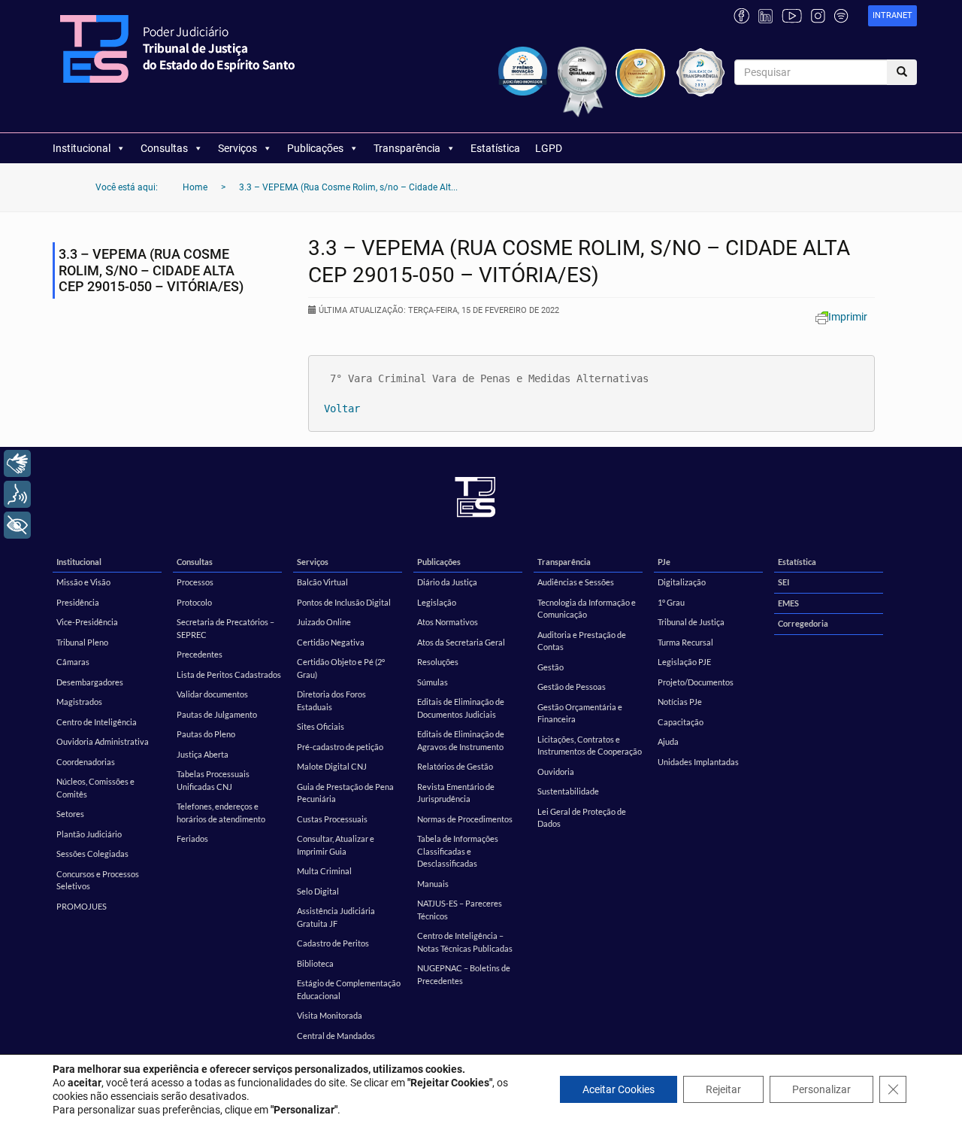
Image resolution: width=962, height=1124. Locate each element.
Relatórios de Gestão (455, 766)
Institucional (81, 148)
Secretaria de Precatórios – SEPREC (225, 628)
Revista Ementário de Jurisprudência (456, 793)
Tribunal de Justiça (691, 622)
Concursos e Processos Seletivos (97, 880)
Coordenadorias (85, 762)
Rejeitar (723, 1089)
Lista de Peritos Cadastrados (229, 674)
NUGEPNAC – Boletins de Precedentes (463, 974)
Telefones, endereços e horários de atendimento (221, 812)
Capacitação (680, 722)
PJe (664, 562)
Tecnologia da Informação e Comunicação (586, 608)
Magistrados (79, 701)
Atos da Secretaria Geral (461, 642)
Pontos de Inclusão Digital (344, 602)
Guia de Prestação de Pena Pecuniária (345, 793)
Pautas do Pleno (206, 734)
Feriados (192, 838)
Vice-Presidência (87, 622)
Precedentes (199, 654)
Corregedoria (803, 623)
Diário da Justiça (447, 582)
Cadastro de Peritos (333, 943)
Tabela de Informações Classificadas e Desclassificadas (457, 851)
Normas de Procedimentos (465, 819)
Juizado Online (324, 622)
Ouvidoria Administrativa (102, 741)
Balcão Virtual (322, 582)
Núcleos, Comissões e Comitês (95, 787)
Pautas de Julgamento (217, 714)
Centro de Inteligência (96, 722)
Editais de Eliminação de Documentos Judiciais (460, 708)
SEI (783, 582)
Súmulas (432, 682)
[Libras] (17, 463)
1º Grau (671, 602)
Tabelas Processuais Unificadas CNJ (213, 780)
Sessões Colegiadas (92, 853)
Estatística (495, 148)
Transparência (407, 148)
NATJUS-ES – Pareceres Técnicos (459, 909)
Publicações (315, 148)
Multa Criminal (324, 871)
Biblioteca (315, 963)
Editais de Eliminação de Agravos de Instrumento (460, 740)
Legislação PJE (684, 662)
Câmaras (72, 662)
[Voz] (17, 494)
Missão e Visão (83, 582)
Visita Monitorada (329, 1015)
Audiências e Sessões (575, 582)
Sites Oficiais (320, 726)
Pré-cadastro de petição (340, 747)
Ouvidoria (555, 771)
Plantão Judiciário (89, 834)
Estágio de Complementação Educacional (349, 989)
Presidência (77, 602)
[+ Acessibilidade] (17, 525)
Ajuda (668, 741)
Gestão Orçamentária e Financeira (579, 713)
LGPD (548, 148)
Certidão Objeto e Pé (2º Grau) (341, 668)
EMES (788, 603)
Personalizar (821, 1089)
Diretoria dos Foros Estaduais (331, 700)
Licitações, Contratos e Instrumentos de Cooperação (589, 745)
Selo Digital (318, 891)
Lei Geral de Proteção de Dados (581, 818)
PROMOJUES (81, 906)
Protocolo (194, 602)
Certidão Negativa (331, 642)
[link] (892, 16)
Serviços (237, 148)
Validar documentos (212, 694)
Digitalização (682, 582)
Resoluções (437, 662)
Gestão (550, 667)
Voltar (342, 409)
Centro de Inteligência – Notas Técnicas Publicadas (465, 942)
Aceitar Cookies (618, 1089)
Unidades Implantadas (698, 762)
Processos (195, 582)
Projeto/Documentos (696, 682)
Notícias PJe (680, 701)
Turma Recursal (685, 642)
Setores (70, 814)
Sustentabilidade (568, 791)
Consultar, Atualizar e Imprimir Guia (335, 845)
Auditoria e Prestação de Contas (581, 641)
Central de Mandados (336, 1035)
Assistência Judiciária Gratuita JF (336, 917)
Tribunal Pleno (82, 642)
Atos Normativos (447, 622)
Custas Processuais (332, 819)
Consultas (164, 148)
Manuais (433, 884)
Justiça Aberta (202, 754)
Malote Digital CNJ (332, 766)
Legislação (436, 602)
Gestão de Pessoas (571, 686)
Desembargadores (89, 682)
